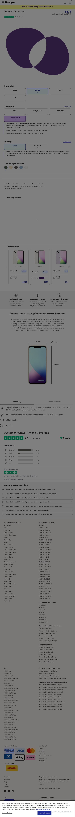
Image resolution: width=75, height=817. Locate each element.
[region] (37, 808)
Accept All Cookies (44, 813)
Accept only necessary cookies (62, 812)
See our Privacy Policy (43, 809)
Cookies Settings (7, 813)
